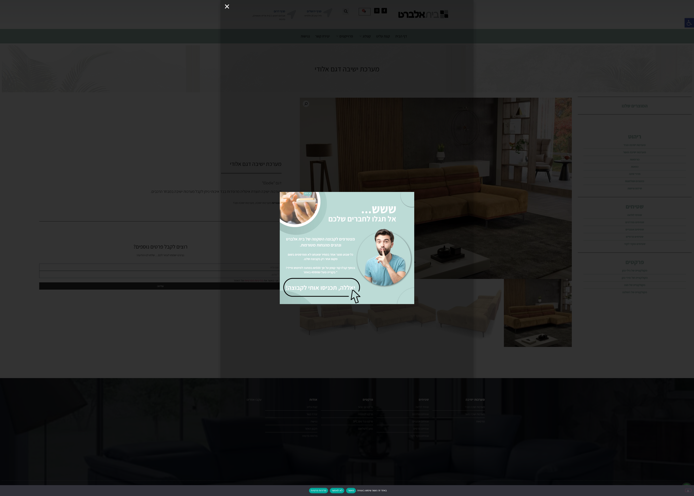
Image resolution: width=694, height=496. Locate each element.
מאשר (351, 490)
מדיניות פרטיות (318, 490)
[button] (227, 6)
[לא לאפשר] (688, 490)
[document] (347, 248)
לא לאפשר (337, 490)
